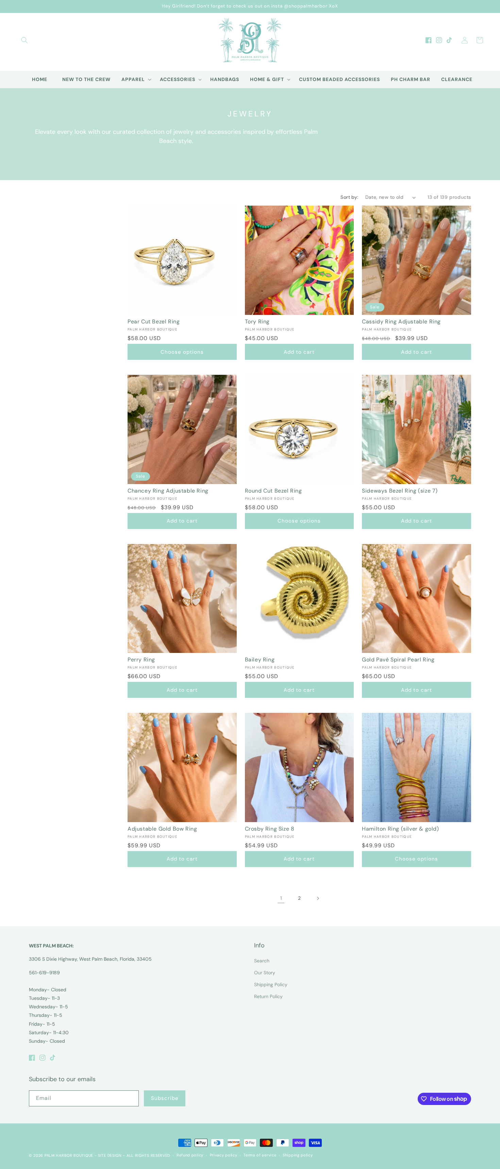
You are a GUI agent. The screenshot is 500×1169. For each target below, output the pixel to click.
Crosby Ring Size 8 (270, 829)
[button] (24, 40)
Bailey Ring (260, 659)
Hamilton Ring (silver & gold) (400, 829)
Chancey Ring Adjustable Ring (168, 490)
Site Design (110, 1155)
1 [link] (281, 898)
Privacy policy (223, 1155)
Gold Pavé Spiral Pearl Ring (398, 659)
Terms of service (260, 1155)
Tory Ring (257, 321)
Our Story (264, 973)
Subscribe (165, 1098)
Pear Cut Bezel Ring (154, 321)
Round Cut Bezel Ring (273, 490)
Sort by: (349, 197)
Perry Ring (141, 659)
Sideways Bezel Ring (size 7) (400, 490)
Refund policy (190, 1155)
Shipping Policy (270, 984)
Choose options (182, 352)
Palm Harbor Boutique (69, 1155)
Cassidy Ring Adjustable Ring (401, 321)
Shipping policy (298, 1155)
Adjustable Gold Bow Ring (162, 829)
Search (261, 961)
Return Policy (268, 996)
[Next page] (317, 898)
